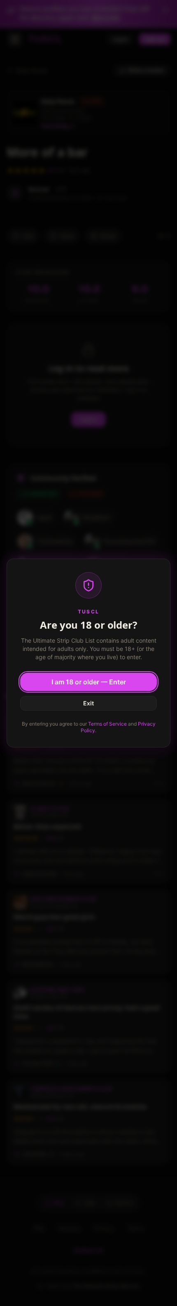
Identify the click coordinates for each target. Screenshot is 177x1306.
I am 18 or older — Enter (88, 682)
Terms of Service (107, 724)
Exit (88, 703)
